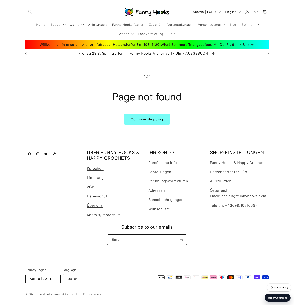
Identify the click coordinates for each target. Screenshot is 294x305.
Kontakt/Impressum (104, 215)
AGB (90, 187)
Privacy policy (92, 294)
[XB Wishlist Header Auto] (256, 12)
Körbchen (95, 168)
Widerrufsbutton (278, 297)
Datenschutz (98, 196)
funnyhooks (44, 294)
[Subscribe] (182, 239)
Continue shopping (147, 119)
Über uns (95, 205)
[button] (30, 12)
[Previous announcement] (26, 53)
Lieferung (95, 178)
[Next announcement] (268, 53)
